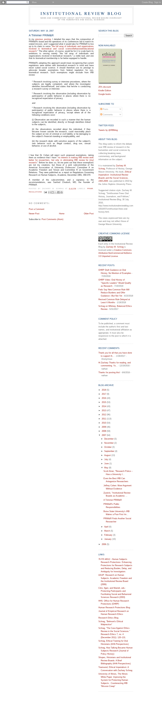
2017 (104, 394)
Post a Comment (36, 209)
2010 (104, 423)
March (107, 531)
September (109, 451)
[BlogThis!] (52, 192)
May (106, 467)
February (108, 535)
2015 (104, 402)
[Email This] (49, 192)
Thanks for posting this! (109, 372)
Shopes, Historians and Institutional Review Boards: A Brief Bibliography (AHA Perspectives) (114, 660)
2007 (104, 435)
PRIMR (90, 188)
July (106, 459)
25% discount (104, 87)
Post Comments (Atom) (52, 219)
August (107, 455)
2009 (104, 427)
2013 (104, 410)
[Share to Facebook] (58, 192)
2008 (104, 431)
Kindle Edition (104, 90)
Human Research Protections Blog (114, 607)
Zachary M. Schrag (115, 247)
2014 (104, 406)
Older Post (89, 213)
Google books (104, 94)
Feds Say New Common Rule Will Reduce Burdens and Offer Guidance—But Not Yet (113, 292)
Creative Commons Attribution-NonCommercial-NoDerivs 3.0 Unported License (115, 253)
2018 (104, 390)
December (109, 439)
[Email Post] (45, 192)
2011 (104, 418)
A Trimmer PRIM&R (112, 500)
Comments (107, 114)
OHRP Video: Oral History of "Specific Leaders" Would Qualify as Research (114, 283)
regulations (35, 192)
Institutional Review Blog (81, 13)
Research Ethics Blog (108, 618)
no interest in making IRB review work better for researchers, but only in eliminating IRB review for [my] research (61, 160)
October (108, 447)
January (108, 539)
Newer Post (34, 213)
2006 (104, 544)
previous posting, (43, 39)
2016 (104, 398)
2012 (104, 414)
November (109, 443)
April (106, 527)
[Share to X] (55, 192)
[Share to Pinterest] (61, 192)
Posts (105, 109)
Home (61, 213)
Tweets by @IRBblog (108, 130)
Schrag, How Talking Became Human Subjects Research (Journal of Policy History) (115, 651)
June (106, 463)
